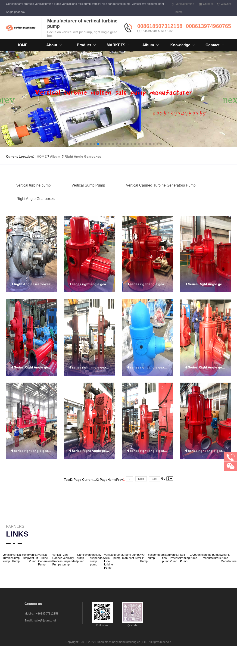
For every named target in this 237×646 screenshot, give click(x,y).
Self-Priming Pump (185, 558)
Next (141, 479)
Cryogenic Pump (196, 556)
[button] (76, 144)
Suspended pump (155, 556)
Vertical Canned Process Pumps (57, 559)
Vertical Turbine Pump (7, 558)
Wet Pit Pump (144, 558)
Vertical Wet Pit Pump (33, 558)
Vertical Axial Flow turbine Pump (108, 561)
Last (154, 479)
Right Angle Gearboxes (83, 156)
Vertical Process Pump (175, 558)
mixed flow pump (166, 558)
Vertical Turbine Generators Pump (45, 559)
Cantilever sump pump (83, 558)
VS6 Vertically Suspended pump (69, 559)
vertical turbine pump (33, 185)
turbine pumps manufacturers (131, 556)
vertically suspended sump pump (97, 559)
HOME (22, 45)
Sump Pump (25, 556)
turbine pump (117, 556)
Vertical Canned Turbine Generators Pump (161, 185)
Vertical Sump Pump (88, 185)
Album (55, 156)
